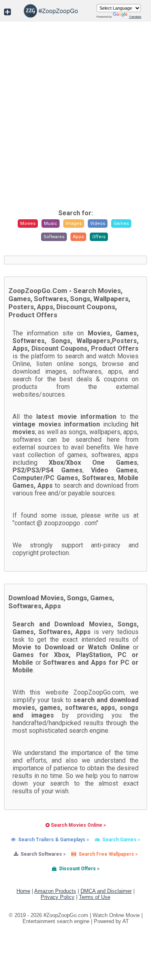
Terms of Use (94, 897)
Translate (135, 17)
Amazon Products (55, 891)
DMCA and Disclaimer (106, 891)
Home (23, 891)
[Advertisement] (75, 125)
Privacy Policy (57, 897)
